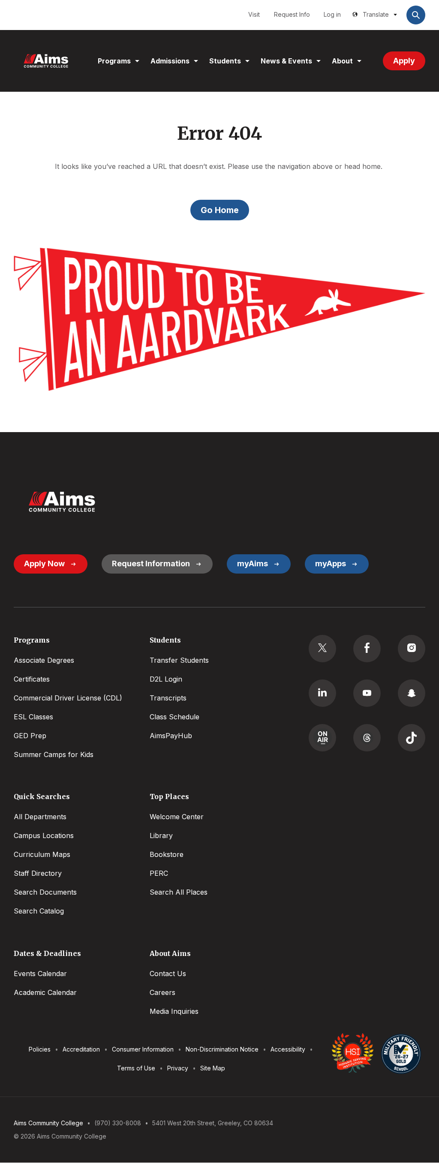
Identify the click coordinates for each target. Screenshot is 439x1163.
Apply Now (44, 563)
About (342, 61)
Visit (254, 14)
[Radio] (322, 737)
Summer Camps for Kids (53, 754)
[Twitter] (322, 648)
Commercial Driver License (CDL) (68, 698)
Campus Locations (44, 835)
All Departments (40, 816)
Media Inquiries (174, 1011)
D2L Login (166, 679)
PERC (159, 873)
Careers (162, 992)
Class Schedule (174, 716)
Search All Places (178, 892)
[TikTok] (411, 737)
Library (161, 835)
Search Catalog (39, 911)
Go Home (220, 210)
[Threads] (367, 737)
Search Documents (45, 892)
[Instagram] (411, 648)
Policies (40, 1049)
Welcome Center (177, 816)
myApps (330, 563)
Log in (332, 14)
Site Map (212, 1068)
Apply (404, 60)
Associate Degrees (44, 660)
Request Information (151, 563)
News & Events (286, 61)
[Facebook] (367, 648)
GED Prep (30, 735)
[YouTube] (367, 693)
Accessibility (288, 1049)
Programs (114, 61)
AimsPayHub (171, 735)
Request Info (292, 14)
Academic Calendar (45, 992)
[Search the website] (415, 15)
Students (225, 61)
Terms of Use (136, 1068)
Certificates (32, 679)
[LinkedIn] (322, 693)
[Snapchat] (411, 693)
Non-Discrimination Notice (222, 1049)
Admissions (169, 61)
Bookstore (166, 854)
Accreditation (81, 1049)
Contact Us (168, 973)
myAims (252, 563)
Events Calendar (40, 973)
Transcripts (168, 698)
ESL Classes (33, 716)
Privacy (177, 1068)
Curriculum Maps (42, 854)
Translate (376, 14)
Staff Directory (38, 873)
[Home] (46, 61)
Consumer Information (143, 1049)
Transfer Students (179, 660)
